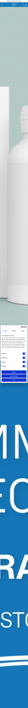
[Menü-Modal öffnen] (2, 4)
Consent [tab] (5, 330)
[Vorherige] (4, 1)
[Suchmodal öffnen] (23, 4)
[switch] (24, 358)
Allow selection (14, 376)
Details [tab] (14, 330)
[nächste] (23, 1)
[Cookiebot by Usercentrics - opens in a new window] (20, 327)
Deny (14, 380)
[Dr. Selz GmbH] (14, 4)
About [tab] (22, 330)
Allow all (14, 372)
